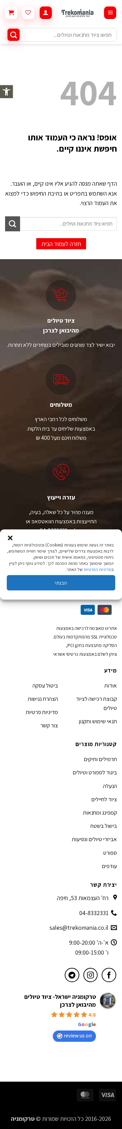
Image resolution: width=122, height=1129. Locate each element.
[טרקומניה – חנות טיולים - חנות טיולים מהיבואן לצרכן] (77, 13)
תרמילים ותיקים (100, 759)
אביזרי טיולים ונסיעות (94, 839)
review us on (78, 1035)
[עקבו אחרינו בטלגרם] (72, 975)
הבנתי (61, 582)
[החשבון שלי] (46, 12)
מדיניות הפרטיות (97, 569)
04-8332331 (93, 913)
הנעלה (110, 786)
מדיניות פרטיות (42, 712)
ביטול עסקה (45, 685)
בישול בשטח (103, 826)
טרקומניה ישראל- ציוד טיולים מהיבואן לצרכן (60, 1000)
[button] (6, 91)
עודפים (109, 866)
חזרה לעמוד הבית (61, 244)
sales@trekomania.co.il (78, 927)
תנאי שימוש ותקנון (98, 721)
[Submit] (13, 35)
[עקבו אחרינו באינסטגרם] (90, 975)
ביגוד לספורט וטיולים (95, 772)
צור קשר (49, 725)
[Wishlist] (28, 13)
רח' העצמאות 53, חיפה (82, 898)
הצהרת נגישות (43, 698)
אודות (110, 685)
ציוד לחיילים (104, 799)
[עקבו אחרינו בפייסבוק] (109, 975)
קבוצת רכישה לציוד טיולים (96, 703)
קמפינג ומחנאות (100, 812)
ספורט (110, 852)
